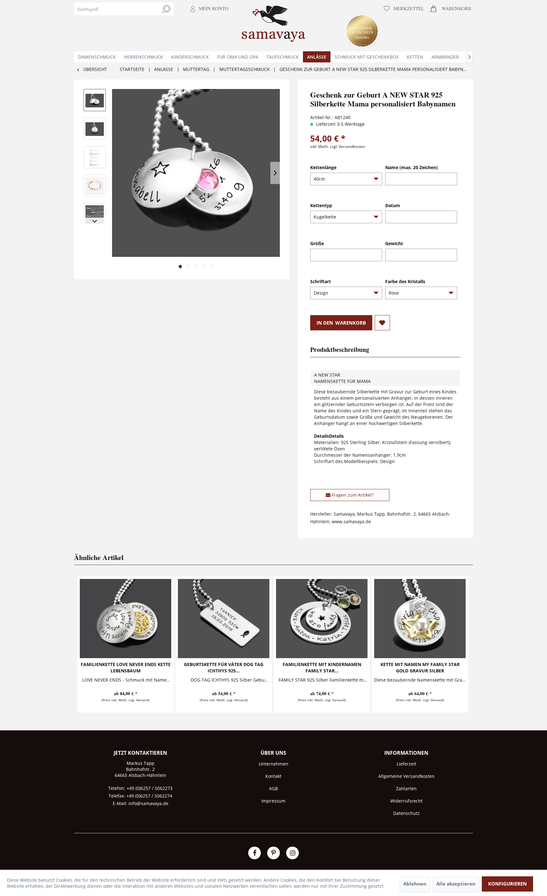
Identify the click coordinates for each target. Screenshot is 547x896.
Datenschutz (406, 813)
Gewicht (394, 243)
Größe (317, 243)
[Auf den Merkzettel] (382, 322)
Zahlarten (406, 788)
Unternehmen (273, 764)
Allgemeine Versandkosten (406, 776)
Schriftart (320, 281)
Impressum (273, 801)
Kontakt (273, 776)
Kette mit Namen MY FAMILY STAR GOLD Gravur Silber (420, 667)
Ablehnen (414, 883)
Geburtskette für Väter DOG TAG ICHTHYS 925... (223, 667)
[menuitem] (153, 26)
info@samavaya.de (148, 803)
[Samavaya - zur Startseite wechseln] (273, 26)
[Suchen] (166, 9)
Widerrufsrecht (406, 801)
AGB (273, 788)
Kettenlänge (323, 167)
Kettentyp (321, 205)
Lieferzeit (406, 764)
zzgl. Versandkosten (347, 146)
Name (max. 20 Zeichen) (411, 167)
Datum (392, 205)
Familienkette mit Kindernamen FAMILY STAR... (322, 667)
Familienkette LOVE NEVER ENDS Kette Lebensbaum (126, 667)
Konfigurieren (507, 883)
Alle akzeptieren (455, 883)
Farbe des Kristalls (405, 281)
